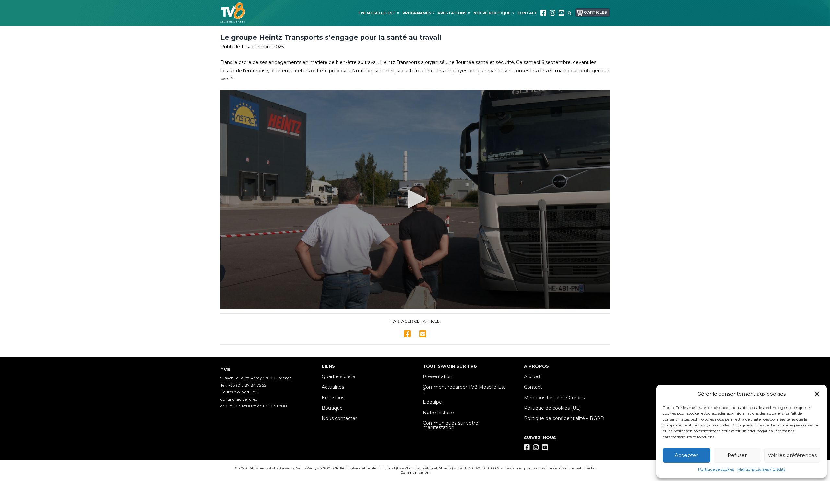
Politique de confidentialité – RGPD (564, 418)
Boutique (332, 408)
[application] (415, 199)
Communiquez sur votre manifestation (450, 425)
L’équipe (432, 402)
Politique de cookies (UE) (552, 408)
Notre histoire (438, 412)
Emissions (333, 397)
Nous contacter (339, 418)
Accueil (532, 376)
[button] (817, 394)
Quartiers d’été (338, 376)
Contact (533, 387)
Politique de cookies (716, 469)
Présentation (437, 376)
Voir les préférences (792, 455)
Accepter (686, 455)
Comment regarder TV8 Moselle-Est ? (464, 389)
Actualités (333, 387)
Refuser (737, 455)
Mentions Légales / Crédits (761, 469)
